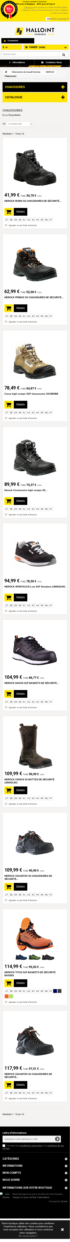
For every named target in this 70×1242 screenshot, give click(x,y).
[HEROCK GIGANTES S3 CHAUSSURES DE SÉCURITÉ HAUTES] (34, 1038)
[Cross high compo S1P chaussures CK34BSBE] (34, 357)
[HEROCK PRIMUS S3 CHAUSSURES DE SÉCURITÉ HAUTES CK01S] (34, 261)
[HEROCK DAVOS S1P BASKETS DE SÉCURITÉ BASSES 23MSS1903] (34, 647)
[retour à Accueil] (6, 72)
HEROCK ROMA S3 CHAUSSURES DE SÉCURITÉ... (32, 201)
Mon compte (12, 1172)
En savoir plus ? (28, 1235)
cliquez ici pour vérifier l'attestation (30, 1197)
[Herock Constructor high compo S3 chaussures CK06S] (34, 454)
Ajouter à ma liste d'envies (22, 225)
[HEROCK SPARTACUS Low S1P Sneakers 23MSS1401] (34, 550)
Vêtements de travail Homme (26, 72)
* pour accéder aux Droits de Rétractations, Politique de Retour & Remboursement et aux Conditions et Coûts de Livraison (45, 10)
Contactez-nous (53, 62)
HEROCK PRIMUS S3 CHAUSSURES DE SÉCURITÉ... (33, 297)
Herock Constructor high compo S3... (25, 490)
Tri (4, 124)
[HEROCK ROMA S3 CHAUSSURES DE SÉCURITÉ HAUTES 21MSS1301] (34, 165)
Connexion (12, 40)
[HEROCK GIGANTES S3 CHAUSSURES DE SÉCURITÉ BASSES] (34, 840)
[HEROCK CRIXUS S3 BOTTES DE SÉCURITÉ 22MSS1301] (34, 743)
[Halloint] (34, 31)
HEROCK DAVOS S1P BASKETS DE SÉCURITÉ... (31, 683)
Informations (18, 62)
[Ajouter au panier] (8, 212)
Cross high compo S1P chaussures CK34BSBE (31, 393)
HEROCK (50, 72)
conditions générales (30, 1145)
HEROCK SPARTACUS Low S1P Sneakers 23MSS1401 (34, 586)
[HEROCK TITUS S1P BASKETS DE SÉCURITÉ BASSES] (34, 936)
